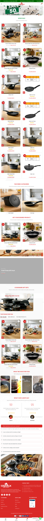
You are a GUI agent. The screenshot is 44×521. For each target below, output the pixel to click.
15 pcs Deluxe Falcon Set (11, 43)
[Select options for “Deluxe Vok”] (2, 92)
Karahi (2, 502)
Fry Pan (2, 500)
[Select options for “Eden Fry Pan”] (24, 92)
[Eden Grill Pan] (10, 110)
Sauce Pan (3, 504)
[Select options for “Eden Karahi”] (2, 145)
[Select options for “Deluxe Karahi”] (24, 66)
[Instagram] (4, 495)
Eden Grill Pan (11, 121)
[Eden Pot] (32, 137)
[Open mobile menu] (1, 4)
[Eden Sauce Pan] (10, 163)
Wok (2, 508)
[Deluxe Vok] (10, 84)
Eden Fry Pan (32, 94)
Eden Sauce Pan (10, 174)
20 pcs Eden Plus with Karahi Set (32, 43)
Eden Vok (32, 174)
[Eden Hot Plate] (32, 110)
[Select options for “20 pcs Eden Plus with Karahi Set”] (24, 41)
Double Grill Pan (4, 506)
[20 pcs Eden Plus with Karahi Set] (32, 32)
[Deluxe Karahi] (32, 57)
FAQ (16, 504)
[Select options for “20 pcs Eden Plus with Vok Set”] (2, 66)
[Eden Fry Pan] (32, 84)
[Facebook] (2, 495)
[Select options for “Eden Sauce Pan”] (2, 172)
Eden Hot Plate (32, 121)
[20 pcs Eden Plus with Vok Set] (10, 57)
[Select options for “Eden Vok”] (24, 172)
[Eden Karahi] (10, 137)
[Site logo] (22, 3)
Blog (16, 506)
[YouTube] (9, 495)
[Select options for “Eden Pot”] (24, 145)
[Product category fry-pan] (32, 201)
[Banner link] (21, 302)
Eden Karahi (11, 147)
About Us (17, 500)
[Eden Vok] (32, 163)
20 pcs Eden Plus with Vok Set (10, 68)
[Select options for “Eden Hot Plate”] (24, 119)
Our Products (17, 502)
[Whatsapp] (40, 518)
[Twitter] (7, 495)
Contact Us (17, 508)
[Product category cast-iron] (10, 201)
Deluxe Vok (11, 94)
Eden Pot (32, 147)
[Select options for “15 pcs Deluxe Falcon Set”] (2, 41)
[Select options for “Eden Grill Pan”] (2, 119)
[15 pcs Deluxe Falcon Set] (10, 32)
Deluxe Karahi (32, 68)
